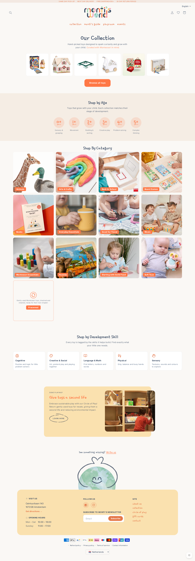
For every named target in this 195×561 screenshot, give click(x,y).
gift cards (138, 516)
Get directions (34, 511)
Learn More (59, 418)
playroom (108, 24)
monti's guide (92, 24)
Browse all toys (97, 83)
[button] (11, 13)
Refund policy (75, 545)
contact (137, 520)
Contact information (120, 545)
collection (75, 24)
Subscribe (115, 518)
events (121, 24)
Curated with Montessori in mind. (103, 47)
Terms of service (103, 545)
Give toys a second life (68, 397)
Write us (111, 452)
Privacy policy (88, 545)
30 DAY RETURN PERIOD (126, 1)
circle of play (139, 512)
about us (137, 503)
